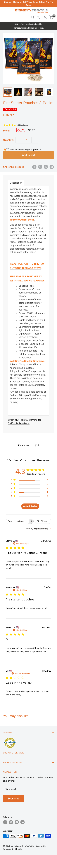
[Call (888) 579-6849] (38, 17)
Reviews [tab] (23, 445)
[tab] (16, 183)
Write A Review (30, 506)
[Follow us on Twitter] (11, 822)
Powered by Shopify (12, 849)
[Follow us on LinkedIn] (22, 822)
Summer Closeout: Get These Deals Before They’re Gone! (28, 3)
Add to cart (28, 155)
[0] (51, 17)
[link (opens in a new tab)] (10, 738)
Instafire (8, 115)
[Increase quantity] (35, 140)
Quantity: (8, 139)
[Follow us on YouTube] (17, 822)
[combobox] (38, 528)
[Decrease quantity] (19, 140)
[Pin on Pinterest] (40, 167)
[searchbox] (17, 521)
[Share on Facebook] (34, 167)
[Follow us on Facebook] (5, 822)
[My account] (45, 17)
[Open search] (32, 17)
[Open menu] (4, 11)
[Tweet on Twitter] (46, 167)
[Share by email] (52, 167)
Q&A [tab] (36, 445)
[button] (51, 17)
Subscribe (13, 798)
